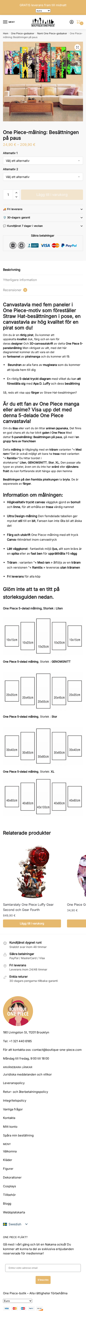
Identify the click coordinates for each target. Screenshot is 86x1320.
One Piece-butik (14, 1293)
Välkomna (10, 1151)
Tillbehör (9, 1195)
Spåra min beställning (18, 1135)
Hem (5, 33)
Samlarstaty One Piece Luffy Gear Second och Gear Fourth (28, 907)
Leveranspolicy (14, 1083)
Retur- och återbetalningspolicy (25, 1092)
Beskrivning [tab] (11, 270)
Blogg (7, 1203)
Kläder (7, 1160)
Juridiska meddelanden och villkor (27, 1074)
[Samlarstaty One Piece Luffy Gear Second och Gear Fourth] (32, 870)
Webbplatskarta (14, 1212)
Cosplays (9, 1186)
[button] (77, 47)
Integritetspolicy (14, 1100)
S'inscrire (43, 1280)
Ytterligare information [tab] (20, 280)
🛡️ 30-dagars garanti (16, 217)
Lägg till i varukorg (52, 194)
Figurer (8, 1169)
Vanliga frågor (13, 1109)
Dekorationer (12, 1177)
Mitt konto (10, 1126)
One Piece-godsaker (22, 33)
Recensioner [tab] (14, 290)
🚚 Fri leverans (12, 209)
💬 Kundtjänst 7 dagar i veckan (23, 225)
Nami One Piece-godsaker (52, 33)
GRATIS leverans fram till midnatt (43, 5)
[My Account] (71, 22)
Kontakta (9, 1118)
